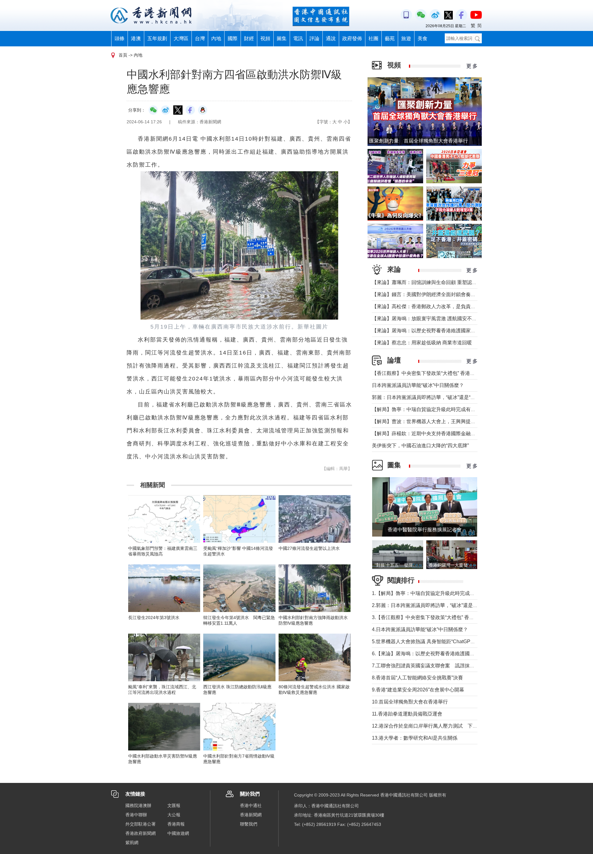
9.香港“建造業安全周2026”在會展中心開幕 (418, 689)
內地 (216, 38)
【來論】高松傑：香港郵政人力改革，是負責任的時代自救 (436, 306)
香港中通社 (251, 805)
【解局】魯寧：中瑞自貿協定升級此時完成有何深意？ (431, 409)
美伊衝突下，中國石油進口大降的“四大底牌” (420, 445)
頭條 (119, 38)
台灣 (200, 38)
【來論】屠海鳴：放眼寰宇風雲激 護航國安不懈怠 (427, 318)
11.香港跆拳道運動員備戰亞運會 (407, 713)
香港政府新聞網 (140, 833)
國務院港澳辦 (138, 805)
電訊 (298, 38)
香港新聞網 (251, 814)
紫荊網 (131, 842)
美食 (422, 38)
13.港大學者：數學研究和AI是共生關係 (414, 738)
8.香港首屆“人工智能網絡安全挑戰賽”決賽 (417, 677)
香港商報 (176, 824)
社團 (373, 38)
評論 (314, 38)
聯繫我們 (248, 824)
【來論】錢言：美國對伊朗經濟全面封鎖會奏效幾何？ (431, 294)
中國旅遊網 (178, 833)
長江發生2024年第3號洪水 (153, 617)
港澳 (136, 38)
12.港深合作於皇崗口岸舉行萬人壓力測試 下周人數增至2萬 (438, 726)
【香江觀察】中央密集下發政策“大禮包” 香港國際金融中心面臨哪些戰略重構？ (458, 373)
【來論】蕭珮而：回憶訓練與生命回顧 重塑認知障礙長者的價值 (441, 282)
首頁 (123, 55)
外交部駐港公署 (140, 824)
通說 (331, 38)
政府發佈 (352, 38)
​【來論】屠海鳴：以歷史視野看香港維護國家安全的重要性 (436, 330)
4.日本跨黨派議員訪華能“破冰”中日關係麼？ (420, 629)
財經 (249, 38)
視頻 (265, 38)
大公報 (173, 814)
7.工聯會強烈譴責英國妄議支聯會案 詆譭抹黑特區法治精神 (438, 665)
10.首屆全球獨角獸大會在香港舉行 (410, 701)
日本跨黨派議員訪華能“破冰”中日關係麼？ (418, 385)
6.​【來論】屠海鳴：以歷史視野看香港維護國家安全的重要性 (438, 653)
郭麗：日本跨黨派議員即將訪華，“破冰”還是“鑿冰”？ (429, 397)
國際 (233, 38)
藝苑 (390, 38)
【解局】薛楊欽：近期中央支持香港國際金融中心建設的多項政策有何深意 (453, 433)
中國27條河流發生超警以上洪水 (309, 548)
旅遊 (406, 38)
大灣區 (181, 38)
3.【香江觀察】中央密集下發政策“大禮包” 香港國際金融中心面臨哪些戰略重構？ (460, 617)
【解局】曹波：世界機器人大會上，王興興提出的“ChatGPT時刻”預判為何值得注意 (463, 421)
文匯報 (173, 805)
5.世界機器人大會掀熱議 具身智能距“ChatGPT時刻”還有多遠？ (441, 641)
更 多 (471, 66)
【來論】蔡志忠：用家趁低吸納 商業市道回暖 (422, 342)
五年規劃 (157, 38)
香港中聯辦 (136, 814)
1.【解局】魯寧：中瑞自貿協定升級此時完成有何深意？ (433, 593)
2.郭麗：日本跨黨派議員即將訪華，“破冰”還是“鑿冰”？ (431, 605)
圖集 (282, 38)
